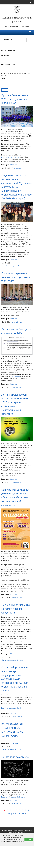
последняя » (23, 814)
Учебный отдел (17, 168)
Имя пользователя (8, 64)
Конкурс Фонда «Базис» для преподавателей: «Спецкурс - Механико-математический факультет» (15, 497)
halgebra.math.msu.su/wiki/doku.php (13, 797)
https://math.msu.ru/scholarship (11, 708)
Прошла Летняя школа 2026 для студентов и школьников (14, 99)
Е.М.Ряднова (16, 387)
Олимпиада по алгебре (15, 757)
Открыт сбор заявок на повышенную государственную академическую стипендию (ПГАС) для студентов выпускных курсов (15, 679)
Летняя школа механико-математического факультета (16, 608)
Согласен (29, 839)
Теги (3, 78)
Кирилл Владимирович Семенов (12, 660)
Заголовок (5, 55)
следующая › (12, 814)
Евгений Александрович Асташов (13, 266)
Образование (14, 165)
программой (16, 376)
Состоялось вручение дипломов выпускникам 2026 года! (15, 277)
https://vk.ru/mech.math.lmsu (10, 157)
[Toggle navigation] (31, 2)
